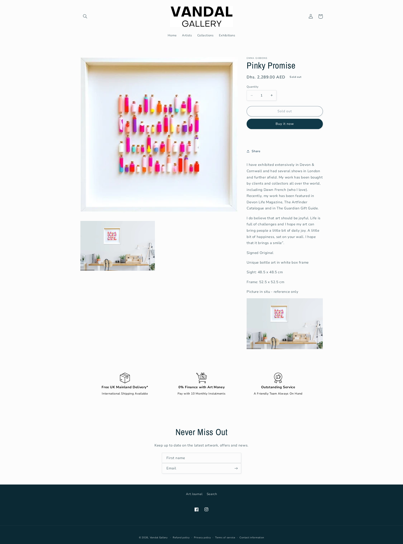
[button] (85, 16)
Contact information (251, 537)
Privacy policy (202, 537)
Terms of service (225, 537)
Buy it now (285, 123)
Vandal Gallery (159, 537)
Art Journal (194, 494)
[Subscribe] (236, 468)
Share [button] (256, 151)
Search (212, 494)
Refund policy (181, 537)
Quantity (252, 87)
